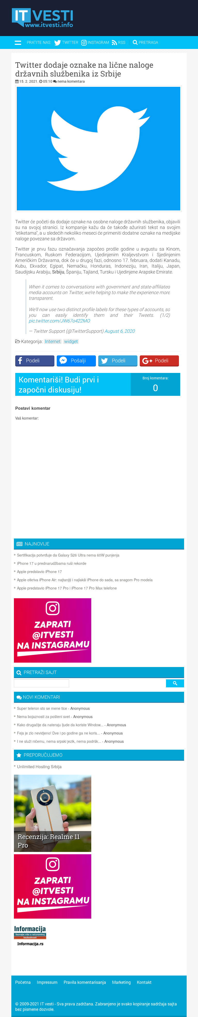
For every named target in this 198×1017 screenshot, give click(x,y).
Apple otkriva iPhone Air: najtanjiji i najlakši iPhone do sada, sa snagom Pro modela (85, 579)
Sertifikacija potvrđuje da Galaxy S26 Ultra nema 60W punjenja (68, 555)
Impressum (47, 982)
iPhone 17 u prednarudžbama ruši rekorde (51, 563)
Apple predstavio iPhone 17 (39, 571)
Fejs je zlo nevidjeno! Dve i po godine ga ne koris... (58, 733)
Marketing (121, 982)
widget (71, 341)
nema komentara (71, 81)
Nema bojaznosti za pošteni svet (43, 716)
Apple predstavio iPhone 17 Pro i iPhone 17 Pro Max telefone (67, 588)
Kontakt (144, 982)
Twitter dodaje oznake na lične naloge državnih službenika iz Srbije (84, 69)
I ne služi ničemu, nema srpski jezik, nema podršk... (59, 741)
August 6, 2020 (119, 331)
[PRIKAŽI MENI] (17, 42)
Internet (53, 341)
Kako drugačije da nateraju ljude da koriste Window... (60, 724)
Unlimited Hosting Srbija (39, 767)
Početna (23, 982)
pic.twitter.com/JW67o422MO (59, 320)
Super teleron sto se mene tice (42, 708)
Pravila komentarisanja (85, 982)
